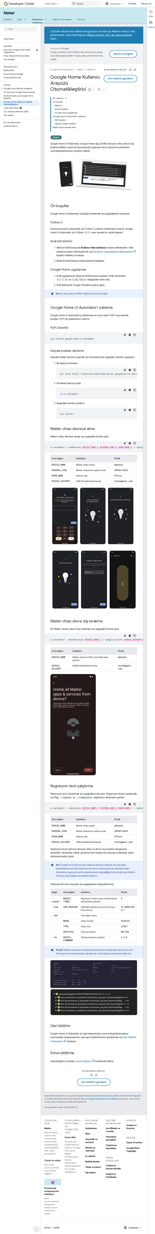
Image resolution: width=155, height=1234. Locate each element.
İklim (87, 1133)
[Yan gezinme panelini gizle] (36, 1229)
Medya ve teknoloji (90, 1149)
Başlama (8, 19)
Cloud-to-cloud (52, 1160)
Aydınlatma (91, 1128)
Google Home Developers (61, 69)
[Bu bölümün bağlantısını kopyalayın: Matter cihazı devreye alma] (98, 429)
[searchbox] (20, 29)
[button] (20, 88)
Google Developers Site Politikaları (103, 1099)
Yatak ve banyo (93, 1167)
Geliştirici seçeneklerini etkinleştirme (113, 251)
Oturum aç (146, 3)
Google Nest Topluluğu (133, 1149)
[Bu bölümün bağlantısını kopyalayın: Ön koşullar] (72, 206)
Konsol (132, 3)
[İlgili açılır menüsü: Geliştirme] (46, 19)
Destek (81, 19)
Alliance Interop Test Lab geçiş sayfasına (109, 35)
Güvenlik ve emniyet (91, 1141)
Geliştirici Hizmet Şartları (113, 1167)
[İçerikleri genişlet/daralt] (66, 98)
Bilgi (19, 19)
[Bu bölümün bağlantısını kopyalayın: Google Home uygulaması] (89, 270)
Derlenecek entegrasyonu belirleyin (51, 1191)
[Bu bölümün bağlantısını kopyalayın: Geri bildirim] (73, 1026)
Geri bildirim (105, 872)
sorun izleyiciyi (83, 1061)
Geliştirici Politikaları (111, 1175)
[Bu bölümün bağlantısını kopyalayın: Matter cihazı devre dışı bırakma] (105, 621)
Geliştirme (37, 19)
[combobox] (86, 3)
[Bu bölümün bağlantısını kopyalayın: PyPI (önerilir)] (71, 328)
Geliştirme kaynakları (111, 1147)
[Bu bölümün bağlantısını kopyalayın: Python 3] (65, 223)
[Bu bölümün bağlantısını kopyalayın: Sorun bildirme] (77, 1053)
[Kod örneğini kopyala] (134, 334)
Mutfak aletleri (92, 1161)
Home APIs (70, 1137)
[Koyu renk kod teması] (129, 334)
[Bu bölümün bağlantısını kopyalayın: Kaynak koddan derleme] (87, 351)
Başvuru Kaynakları (62, 19)
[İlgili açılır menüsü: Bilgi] (25, 19)
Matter (9, 13)
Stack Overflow (134, 1142)
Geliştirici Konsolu (131, 1127)
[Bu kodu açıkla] (125, 334)
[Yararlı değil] (135, 69)
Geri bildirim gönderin (120, 78)
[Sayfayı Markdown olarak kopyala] (99, 89)
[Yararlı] (130, 69)
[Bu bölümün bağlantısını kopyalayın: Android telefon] (75, 241)
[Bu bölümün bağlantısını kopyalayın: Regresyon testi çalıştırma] (96, 786)
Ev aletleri (90, 1156)
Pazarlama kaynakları (111, 1138)
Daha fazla (50, 3)
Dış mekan (90, 1172)
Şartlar (47, 1227)
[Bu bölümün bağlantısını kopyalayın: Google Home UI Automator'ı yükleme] (116, 308)
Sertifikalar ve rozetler (113, 1130)
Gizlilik (56, 1227)
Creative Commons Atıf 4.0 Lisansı (98, 1096)
